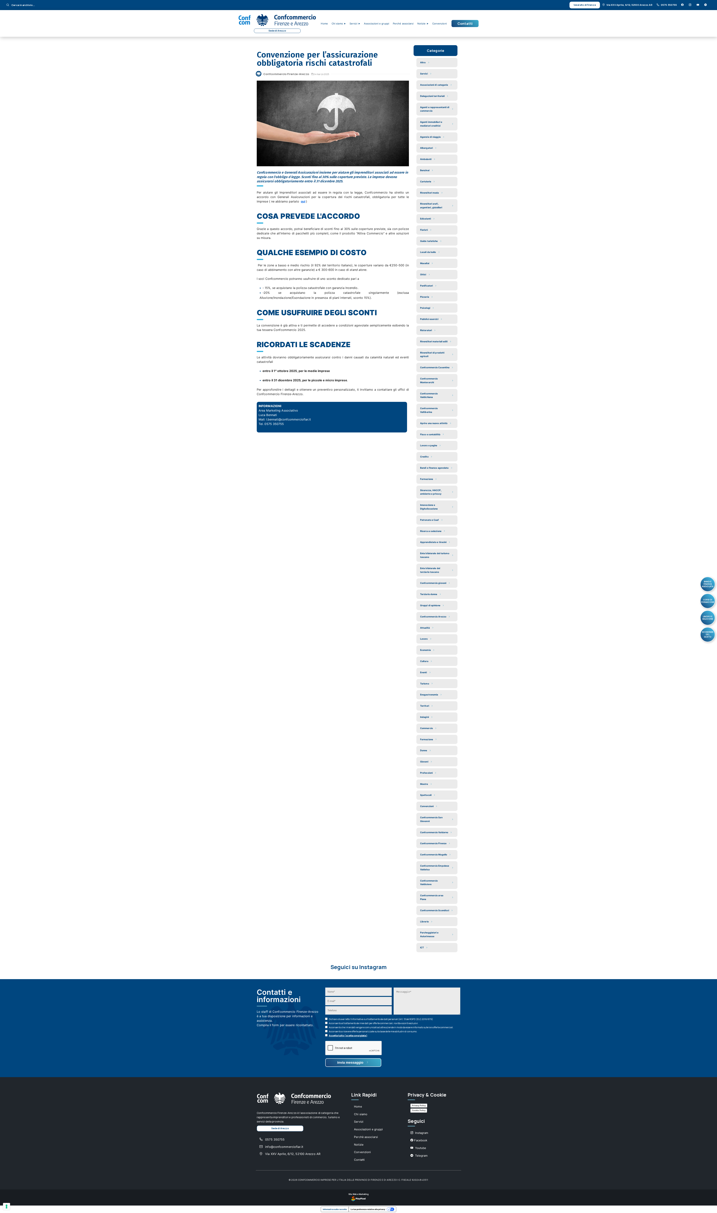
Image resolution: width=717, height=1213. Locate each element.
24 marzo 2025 (321, 74)
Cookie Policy (419, 1110)
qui (303, 201)
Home (324, 23)
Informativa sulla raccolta (335, 1209)
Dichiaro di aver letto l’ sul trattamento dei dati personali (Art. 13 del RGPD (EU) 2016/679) (381, 1019)
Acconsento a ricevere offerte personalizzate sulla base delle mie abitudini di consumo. (373, 1031)
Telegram (421, 1155)
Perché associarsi (403, 23)
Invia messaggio (350, 1062)
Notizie (359, 1144)
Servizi (358, 1121)
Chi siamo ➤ (339, 23)
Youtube (420, 1148)
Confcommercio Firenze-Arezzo (286, 74)
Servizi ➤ (355, 23)
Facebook (420, 1140)
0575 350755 (669, 5)
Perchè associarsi (366, 1137)
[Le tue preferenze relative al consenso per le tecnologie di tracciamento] (6, 1206)
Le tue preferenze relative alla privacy (368, 1209)
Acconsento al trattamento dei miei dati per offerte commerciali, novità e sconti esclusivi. (373, 1023)
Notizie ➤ (423, 23)
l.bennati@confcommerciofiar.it (288, 419)
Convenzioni (439, 23)
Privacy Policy (419, 1105)
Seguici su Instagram (358, 967)
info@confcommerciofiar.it (283, 1147)
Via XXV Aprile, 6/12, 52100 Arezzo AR (629, 5)
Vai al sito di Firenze (585, 5)
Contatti (465, 23)
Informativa (357, 1019)
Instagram (421, 1133)
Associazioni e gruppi (376, 23)
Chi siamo (360, 1114)
